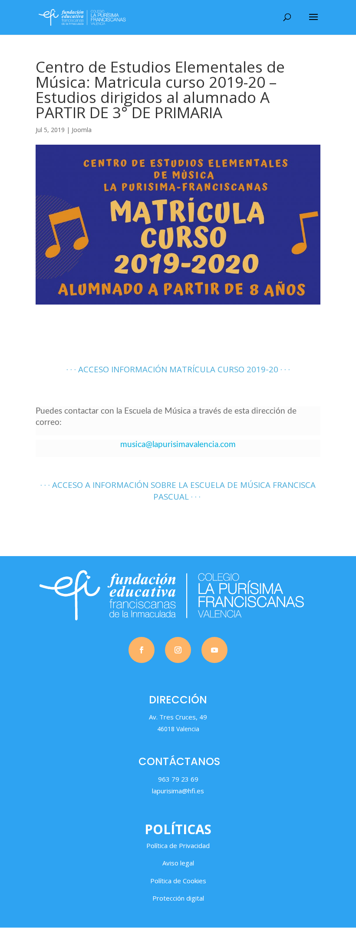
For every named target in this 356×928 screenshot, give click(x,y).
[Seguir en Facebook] (142, 650)
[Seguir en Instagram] (178, 650)
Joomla (82, 130)
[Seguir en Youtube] (214, 650)
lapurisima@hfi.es (178, 790)
